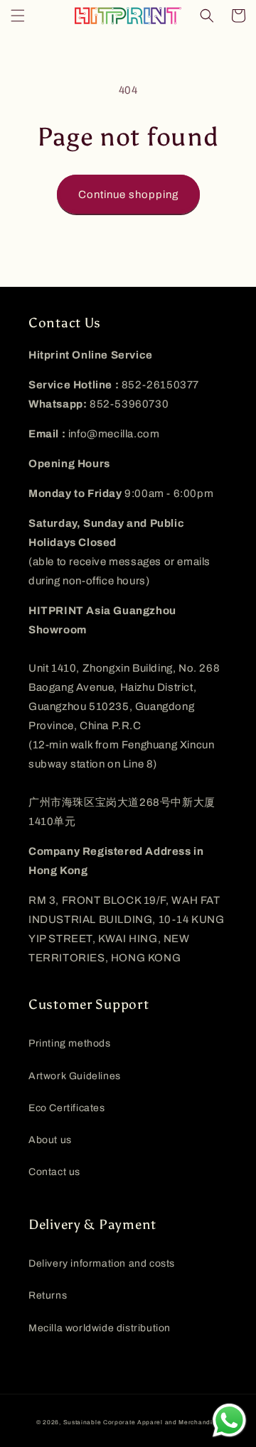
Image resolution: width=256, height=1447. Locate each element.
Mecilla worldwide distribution (99, 1328)
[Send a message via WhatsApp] (229, 1420)
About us (50, 1140)
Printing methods (69, 1043)
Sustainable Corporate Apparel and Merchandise (141, 1422)
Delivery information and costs (101, 1263)
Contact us (54, 1172)
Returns (47, 1295)
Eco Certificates (66, 1108)
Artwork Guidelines (74, 1076)
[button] (17, 15)
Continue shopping (128, 194)
